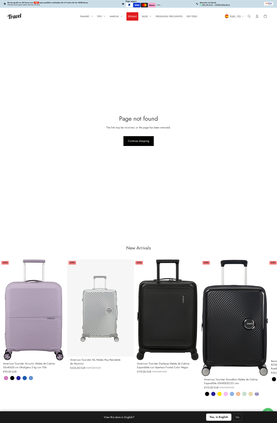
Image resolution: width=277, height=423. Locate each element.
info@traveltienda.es (222, 4)
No (237, 417)
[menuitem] (86, 16)
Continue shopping (138, 141)
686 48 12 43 (207, 4)
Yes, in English (219, 417)
